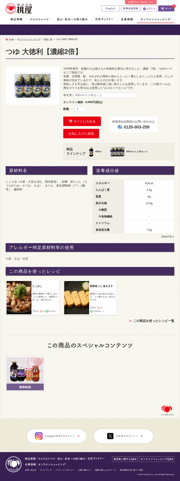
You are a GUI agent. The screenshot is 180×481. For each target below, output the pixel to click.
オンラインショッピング (29, 39)
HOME (11, 39)
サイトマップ (46, 470)
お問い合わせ (31, 470)
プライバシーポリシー (65, 470)
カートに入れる (84, 121)
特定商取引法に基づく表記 (131, 470)
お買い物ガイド (85, 470)
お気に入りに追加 (81, 133)
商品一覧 (48, 39)
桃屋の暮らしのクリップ (105, 470)
